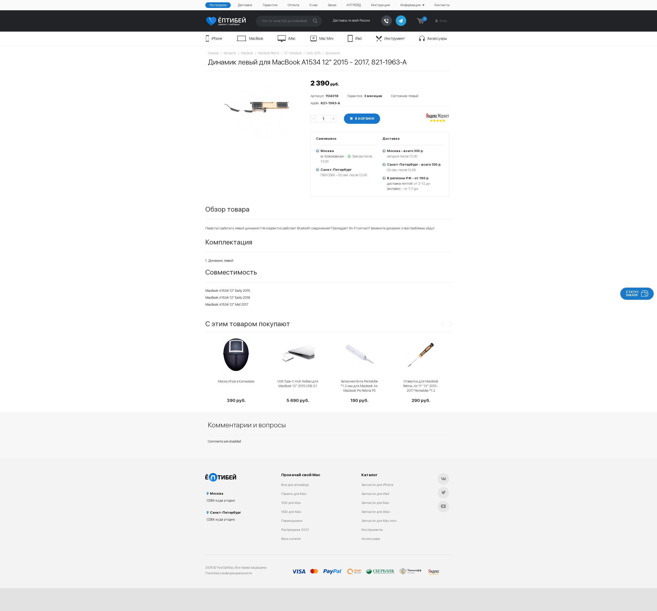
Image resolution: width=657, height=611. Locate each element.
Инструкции (380, 5)
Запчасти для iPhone (377, 484)
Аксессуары (437, 38)
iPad (358, 38)
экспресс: (394, 189)
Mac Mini (326, 38)
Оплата (293, 5)
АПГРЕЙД (353, 5)
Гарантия (270, 5)
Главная (213, 53)
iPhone (216, 38)
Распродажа (218, 5)
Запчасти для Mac (375, 502)
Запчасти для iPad (375, 493)
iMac (292, 38)
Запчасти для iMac (375, 511)
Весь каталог (291, 538)
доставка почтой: (400, 183)
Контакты (442, 5)
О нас (314, 5)
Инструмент (394, 38)
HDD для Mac (291, 511)
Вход (443, 21)
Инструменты (372, 529)
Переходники (291, 520)
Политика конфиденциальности (228, 573)
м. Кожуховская (332, 156)
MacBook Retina (268, 53)
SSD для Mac (291, 502)
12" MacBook (293, 53)
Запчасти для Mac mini (379, 520)
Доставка (245, 5)
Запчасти (230, 53)
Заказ (332, 5)
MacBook (256, 38)
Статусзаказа (632, 293)
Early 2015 (313, 53)
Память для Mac (293, 493)
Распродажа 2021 (295, 529)
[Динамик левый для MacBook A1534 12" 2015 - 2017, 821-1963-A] (256, 106)
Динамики (332, 53)
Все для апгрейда (295, 484)
